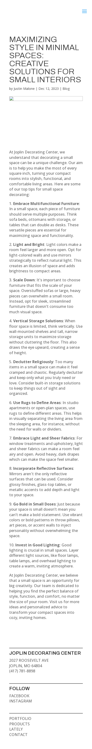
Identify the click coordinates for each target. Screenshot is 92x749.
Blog (66, 88)
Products (19, 724)
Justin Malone (24, 88)
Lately (16, 729)
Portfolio (20, 718)
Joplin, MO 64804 (25, 665)
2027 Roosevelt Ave (29, 660)
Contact (18, 734)
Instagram (20, 701)
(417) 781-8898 (22, 671)
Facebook (19, 695)
